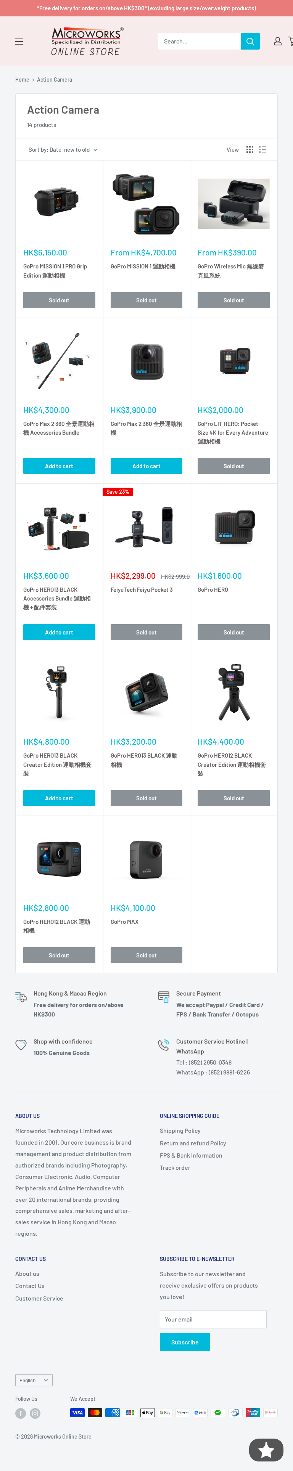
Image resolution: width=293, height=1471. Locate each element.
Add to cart (59, 465)
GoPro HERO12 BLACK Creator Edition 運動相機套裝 (232, 764)
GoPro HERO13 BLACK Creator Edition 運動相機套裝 (57, 764)
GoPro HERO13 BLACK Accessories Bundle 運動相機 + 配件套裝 (57, 598)
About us (27, 1273)
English (27, 1380)
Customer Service (39, 1298)
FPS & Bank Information (191, 1155)
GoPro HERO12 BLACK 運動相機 (56, 926)
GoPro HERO (213, 589)
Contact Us (30, 1285)
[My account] (278, 41)
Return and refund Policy (193, 1143)
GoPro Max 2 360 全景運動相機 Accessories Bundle (59, 428)
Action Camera (54, 79)
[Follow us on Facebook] (20, 1413)
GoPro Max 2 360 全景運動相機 (146, 428)
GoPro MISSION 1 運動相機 (143, 266)
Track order (175, 1167)
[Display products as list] (262, 149)
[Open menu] (19, 42)
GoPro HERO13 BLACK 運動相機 (144, 760)
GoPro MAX (124, 921)
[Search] (250, 41)
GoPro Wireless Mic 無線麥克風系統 (231, 270)
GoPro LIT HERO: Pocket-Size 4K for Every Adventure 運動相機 (233, 432)
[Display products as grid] (249, 149)
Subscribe (185, 1342)
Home (22, 79)
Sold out (59, 300)
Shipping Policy (180, 1130)
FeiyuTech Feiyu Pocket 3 (142, 589)
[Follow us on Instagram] (35, 1413)
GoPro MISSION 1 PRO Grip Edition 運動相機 (55, 270)
